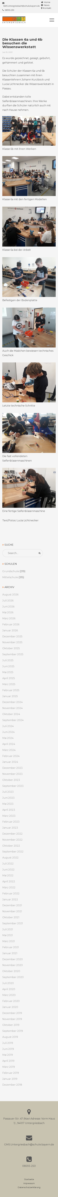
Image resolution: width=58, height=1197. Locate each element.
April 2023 (8, 809)
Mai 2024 (7, 738)
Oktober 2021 (10, 917)
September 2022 (13, 851)
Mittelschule (10, 577)
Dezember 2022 (12, 833)
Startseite (29, 1179)
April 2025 (8, 678)
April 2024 (8, 744)
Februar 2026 (10, 624)
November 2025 (12, 642)
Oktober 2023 (11, 779)
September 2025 (12, 654)
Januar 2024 (10, 761)
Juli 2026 (7, 600)
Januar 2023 (10, 827)
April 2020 (8, 989)
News (46, 5)
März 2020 (9, 995)
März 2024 (8, 750)
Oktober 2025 (11, 648)
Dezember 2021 (12, 905)
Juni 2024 (8, 732)
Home (46, 2)
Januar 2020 (10, 1007)
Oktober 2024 (11, 714)
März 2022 (8, 887)
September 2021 (12, 923)
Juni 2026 (8, 606)
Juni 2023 (8, 797)
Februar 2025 (10, 690)
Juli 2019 (7, 1043)
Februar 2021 (10, 947)
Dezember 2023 (12, 767)
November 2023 (12, 773)
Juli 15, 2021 (7, 52)
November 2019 (12, 1019)
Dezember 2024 (12, 702)
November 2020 (12, 965)
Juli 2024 (8, 726)
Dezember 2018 (12, 1084)
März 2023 (8, 815)
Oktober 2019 (10, 1024)
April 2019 (8, 1060)
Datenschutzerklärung (29, 1187)
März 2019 (8, 1066)
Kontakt (46, 8)
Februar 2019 (10, 1072)
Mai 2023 (7, 803)
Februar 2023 (10, 821)
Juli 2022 (8, 863)
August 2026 (10, 594)
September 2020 (13, 977)
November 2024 (12, 708)
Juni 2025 (8, 666)
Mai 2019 (7, 1054)
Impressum (29, 1183)
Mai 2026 (7, 612)
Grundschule (10, 571)
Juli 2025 (7, 660)
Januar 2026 (10, 630)
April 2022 (8, 881)
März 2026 (8, 618)
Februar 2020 (11, 1001)
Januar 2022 (10, 899)
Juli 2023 (8, 791)
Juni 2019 (8, 1049)
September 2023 (13, 785)
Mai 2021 (7, 935)
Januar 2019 (9, 1078)
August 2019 (10, 1037)
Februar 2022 (10, 893)
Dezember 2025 (12, 636)
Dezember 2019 (12, 1013)
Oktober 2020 (11, 971)
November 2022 (12, 839)
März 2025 (8, 684)
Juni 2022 (8, 869)
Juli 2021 (7, 929)
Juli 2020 (8, 983)
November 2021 (12, 911)
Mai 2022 (7, 875)
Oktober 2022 (11, 845)
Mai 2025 (7, 672)
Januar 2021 (9, 953)
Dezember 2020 (12, 959)
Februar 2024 (10, 756)
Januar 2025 (10, 696)
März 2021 (8, 941)
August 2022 (10, 857)
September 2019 (12, 1031)
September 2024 (13, 720)
